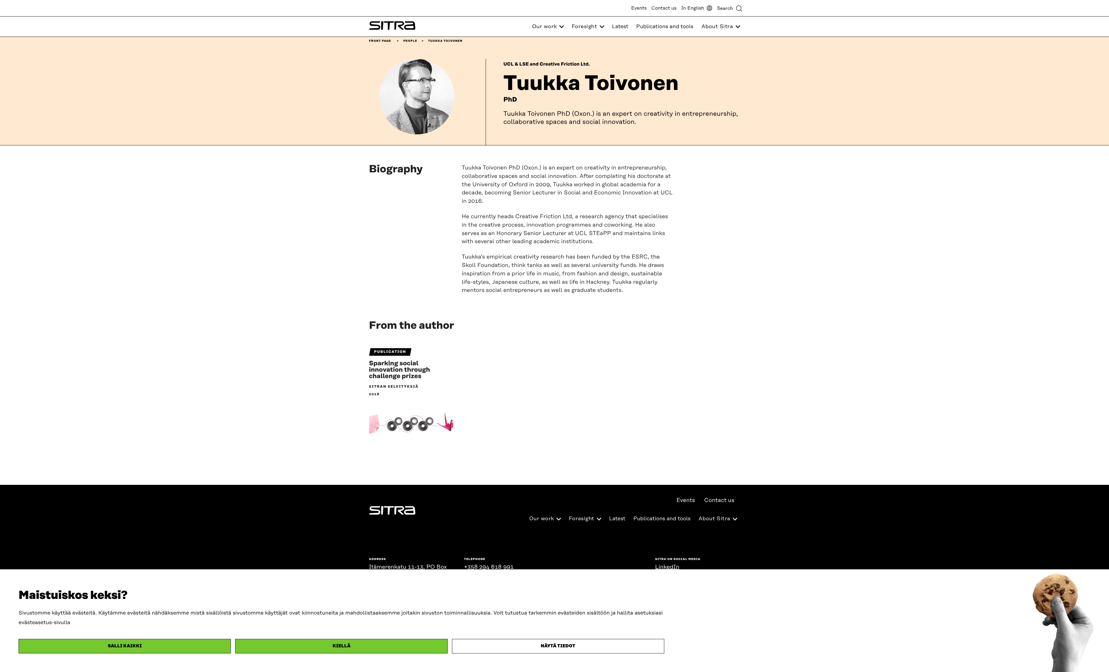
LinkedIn (667, 567)
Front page (380, 41)
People (410, 41)
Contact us (664, 8)
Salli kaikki (125, 646)
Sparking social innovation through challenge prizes (399, 370)
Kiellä (342, 646)
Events (639, 8)
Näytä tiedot (558, 646)
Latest (620, 27)
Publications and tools (664, 27)
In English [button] (692, 8)
